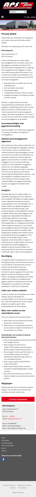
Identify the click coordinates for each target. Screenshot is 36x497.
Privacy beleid (22, 488)
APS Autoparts (11, 485)
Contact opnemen (18, 399)
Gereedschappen (6, 443)
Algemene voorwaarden (24, 485)
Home (3, 438)
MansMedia (20, 492)
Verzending (5, 440)
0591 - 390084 (31, 17)
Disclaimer (13, 488)
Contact (3, 451)
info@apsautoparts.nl (14, 419)
